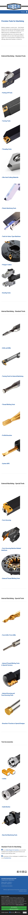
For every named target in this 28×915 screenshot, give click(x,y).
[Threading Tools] (10, 146)
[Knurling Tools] (10, 290)
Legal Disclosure (10, 889)
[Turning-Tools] (10, 118)
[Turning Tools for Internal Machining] (10, 373)
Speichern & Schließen (14, 909)
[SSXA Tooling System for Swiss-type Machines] (10, 233)
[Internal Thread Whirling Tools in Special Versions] (10, 660)
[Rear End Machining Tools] (10, 832)
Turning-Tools (6, 121)
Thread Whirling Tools (8, 404)
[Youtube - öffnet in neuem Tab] (25, 872)
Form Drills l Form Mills (9, 635)
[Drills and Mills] (10, 345)
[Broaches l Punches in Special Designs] (10, 720)
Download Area (7, 858)
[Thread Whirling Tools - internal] (10, 401)
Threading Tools (7, 149)
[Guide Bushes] (10, 804)
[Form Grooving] (10, 517)
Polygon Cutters (7, 264)
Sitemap (5, 889)
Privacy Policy (17, 889)
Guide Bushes (6, 807)
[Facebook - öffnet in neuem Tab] (18, 872)
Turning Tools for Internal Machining (12, 376)
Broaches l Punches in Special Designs (13, 723)
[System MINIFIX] (10, 460)
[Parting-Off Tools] (10, 90)
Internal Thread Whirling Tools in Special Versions (10, 664)
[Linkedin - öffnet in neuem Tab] (23, 872)
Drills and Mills (6, 348)
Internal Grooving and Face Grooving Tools (8, 694)
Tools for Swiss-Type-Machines (11, 236)
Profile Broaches (7, 435)
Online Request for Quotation (12, 850)
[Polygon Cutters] (10, 261)
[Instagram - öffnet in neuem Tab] (20, 872)
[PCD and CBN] (10, 174)
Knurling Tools (6, 293)
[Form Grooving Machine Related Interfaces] (10, 545)
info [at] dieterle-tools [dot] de (6, 885)
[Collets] (10, 775)
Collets (4, 778)
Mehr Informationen (20, 904)
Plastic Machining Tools (9, 208)
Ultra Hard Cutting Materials (10, 177)
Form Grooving (6, 520)
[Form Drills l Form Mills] (10, 632)
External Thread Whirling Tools (11, 578)
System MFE (6, 463)
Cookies (25, 891)
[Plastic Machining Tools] (10, 205)
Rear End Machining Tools (9, 835)
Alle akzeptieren (14, 907)
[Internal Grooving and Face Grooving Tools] (10, 690)
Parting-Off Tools (7, 93)
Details (24, 912)
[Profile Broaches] (10, 432)
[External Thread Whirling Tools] (10, 575)
